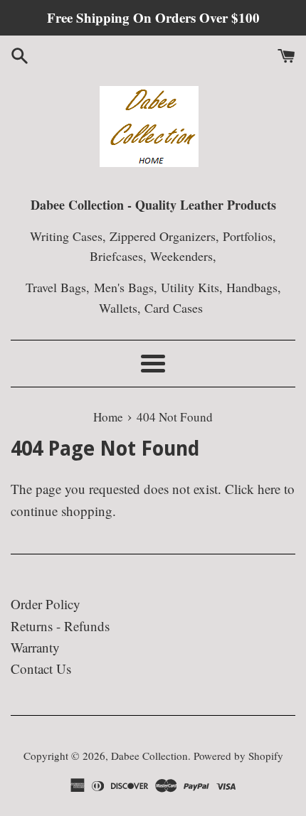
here (269, 489)
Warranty (35, 647)
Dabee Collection (149, 755)
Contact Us (41, 668)
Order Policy (45, 604)
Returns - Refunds (60, 626)
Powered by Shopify (238, 755)
